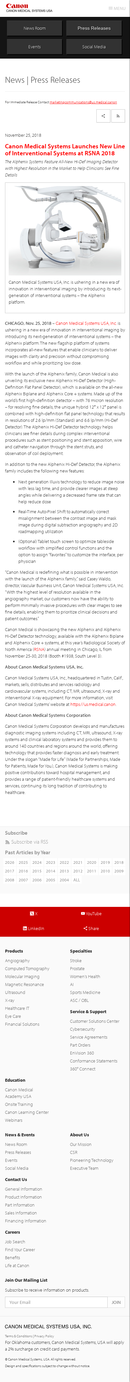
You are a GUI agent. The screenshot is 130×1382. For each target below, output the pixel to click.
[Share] (103, 116)
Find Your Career (20, 1250)
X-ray (9, 1000)
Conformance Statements (93, 1061)
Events (34, 47)
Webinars (13, 1120)
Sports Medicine (85, 992)
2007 (23, 879)
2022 (64, 862)
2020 (91, 862)
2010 (105, 870)
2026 (9, 862)
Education (15, 1080)
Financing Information (25, 1221)
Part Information (20, 1205)
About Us (79, 1135)
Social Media (94, 47)
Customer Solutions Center (94, 1021)
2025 (23, 862)
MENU (119, 8)
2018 (119, 862)
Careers (12, 1232)
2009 (119, 870)
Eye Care (13, 1016)
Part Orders (80, 1045)
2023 (50, 862)
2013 (64, 870)
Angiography (17, 960)
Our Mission (81, 1144)
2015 (37, 870)
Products (14, 951)
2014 (50, 870)
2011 (91, 870)
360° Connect (82, 1069)
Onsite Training (19, 1104)
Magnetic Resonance (24, 984)
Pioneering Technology (91, 1160)
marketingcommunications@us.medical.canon (83, 102)
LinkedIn (35, 928)
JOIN (116, 1302)
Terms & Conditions (18, 1336)
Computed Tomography (27, 968)
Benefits (12, 1257)
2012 (78, 870)
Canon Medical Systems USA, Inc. (86, 323)
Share (93, 928)
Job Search (15, 1242)
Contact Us (16, 1179)
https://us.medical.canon (93, 704)
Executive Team (84, 1168)
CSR (73, 1152)
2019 (105, 862)
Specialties (81, 951)
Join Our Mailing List (26, 1280)
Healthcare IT (17, 1008)
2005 (50, 879)
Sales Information (21, 1213)
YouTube (93, 913)
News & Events (20, 1135)
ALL (76, 879)
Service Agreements (88, 1037)
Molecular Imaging (22, 976)
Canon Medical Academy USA (19, 1093)
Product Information (23, 1197)
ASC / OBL (79, 1000)
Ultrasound (15, 992)
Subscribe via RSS (29, 841)
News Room (35, 28)
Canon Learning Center (27, 1112)
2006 (37, 879)
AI (72, 984)
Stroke (76, 960)
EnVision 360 (82, 1053)
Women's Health (85, 976)
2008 (9, 879)
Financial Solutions (22, 1024)
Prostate (77, 968)
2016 (23, 870)
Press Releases (94, 28)
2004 (64, 879)
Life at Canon (17, 1265)
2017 (9, 870)
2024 (37, 862)
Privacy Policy (44, 1336)
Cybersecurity (82, 1029)
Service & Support (88, 1011)
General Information (23, 1189)
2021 (78, 862)
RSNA (39, 649)
